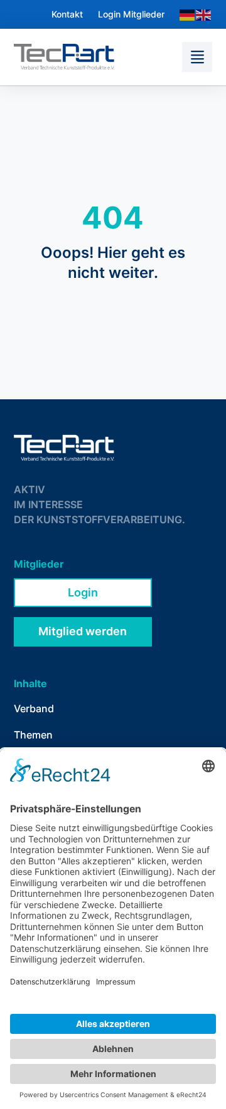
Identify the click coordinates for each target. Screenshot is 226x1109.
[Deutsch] (188, 14)
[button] (197, 57)
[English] (204, 14)
